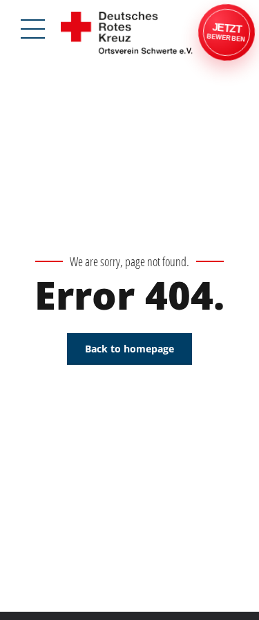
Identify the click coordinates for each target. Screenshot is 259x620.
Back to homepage (129, 348)
